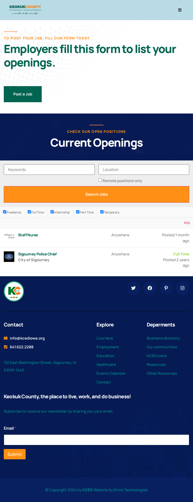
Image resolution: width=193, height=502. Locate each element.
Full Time (37, 212)
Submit (15, 454)
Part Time (86, 212)
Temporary (112, 212)
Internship (62, 212)
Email (10, 428)
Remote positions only (122, 181)
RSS (187, 223)
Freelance (13, 212)
